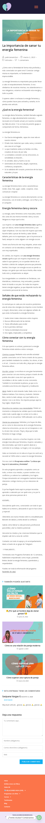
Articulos (8, 60)
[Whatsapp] (39, 817)
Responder (8, 700)
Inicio (6, 781)
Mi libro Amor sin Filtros (12, 784)
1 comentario (23, 60)
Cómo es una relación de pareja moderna (22, 645)
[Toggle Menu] (36, 7)
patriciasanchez (11, 57)
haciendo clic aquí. (9, 572)
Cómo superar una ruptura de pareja (22, 677)
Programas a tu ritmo (11, 794)
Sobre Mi (7, 787)
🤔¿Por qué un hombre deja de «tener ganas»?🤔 (22, 612)
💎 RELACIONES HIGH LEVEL (14, 790)
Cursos (6, 797)
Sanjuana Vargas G (11, 696)
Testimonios (8, 800)
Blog (5, 803)
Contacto (7, 807)
